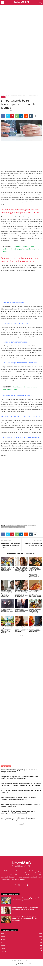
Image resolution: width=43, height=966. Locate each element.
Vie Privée (28, 961)
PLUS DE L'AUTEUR (29, 553)
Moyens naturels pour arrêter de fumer (33, 544)
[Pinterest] (12, 116)
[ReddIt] (26, 116)
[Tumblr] (31, 116)
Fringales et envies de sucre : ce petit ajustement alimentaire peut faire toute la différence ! (21, 629)
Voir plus (21, 824)
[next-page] (23, 636)
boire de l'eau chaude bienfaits (27, 525)
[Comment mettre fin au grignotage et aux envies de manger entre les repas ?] (7, 561)
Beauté (3, 936)
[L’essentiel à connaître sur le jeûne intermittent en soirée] (7, 603)
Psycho (3, 939)
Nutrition (3, 945)
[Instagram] (20, 885)
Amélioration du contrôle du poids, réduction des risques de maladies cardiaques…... (24, 918)
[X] (8, 116)
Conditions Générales (17, 961)
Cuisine (3, 948)
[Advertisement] (21, 27)
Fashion (3, 951)
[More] (35, 116)
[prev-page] (20, 636)
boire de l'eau (21, 527)
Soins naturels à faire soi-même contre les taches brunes (10, 545)
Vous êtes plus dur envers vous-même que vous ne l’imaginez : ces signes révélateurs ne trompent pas (7, 593)
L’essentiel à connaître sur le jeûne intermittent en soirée (7, 610)
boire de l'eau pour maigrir (9, 527)
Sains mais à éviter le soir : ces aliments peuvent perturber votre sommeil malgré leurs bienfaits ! (35, 629)
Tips (2, 942)
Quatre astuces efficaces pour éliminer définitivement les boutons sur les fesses (21, 610)
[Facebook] (3, 116)
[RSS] (28, 885)
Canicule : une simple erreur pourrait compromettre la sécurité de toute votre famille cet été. (35, 611)
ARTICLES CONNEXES (14, 553)
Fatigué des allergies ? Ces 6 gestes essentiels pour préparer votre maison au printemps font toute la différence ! (21, 570)
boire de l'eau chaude (11, 525)
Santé (7, 95)
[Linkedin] (21, 116)
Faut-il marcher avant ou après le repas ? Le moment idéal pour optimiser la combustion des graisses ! (7, 629)
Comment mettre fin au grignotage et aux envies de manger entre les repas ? (7, 568)
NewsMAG (28, 964)
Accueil (2, 95)
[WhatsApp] (17, 116)
